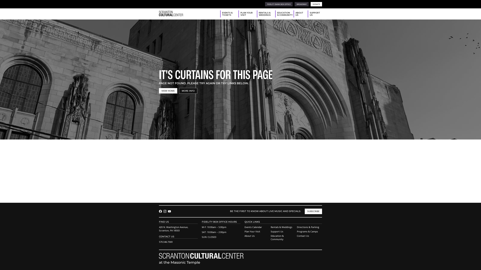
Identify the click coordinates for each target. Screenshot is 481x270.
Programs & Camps (307, 231)
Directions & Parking (308, 227)
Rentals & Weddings (265, 14)
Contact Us (303, 235)
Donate (316, 4)
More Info (188, 90)
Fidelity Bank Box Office (279, 4)
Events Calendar (253, 227)
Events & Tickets (227, 14)
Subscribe (313, 211)
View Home (168, 90)
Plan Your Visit (247, 14)
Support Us (315, 14)
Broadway (302, 4)
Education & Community (284, 14)
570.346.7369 (165, 241)
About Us (299, 14)
